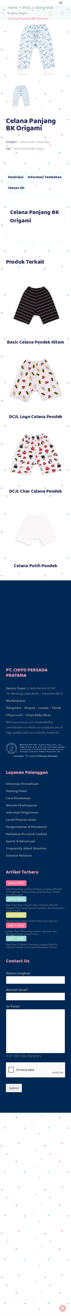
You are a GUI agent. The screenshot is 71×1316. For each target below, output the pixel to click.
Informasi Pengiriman (22, 812)
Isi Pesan (14, 1006)
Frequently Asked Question (26, 848)
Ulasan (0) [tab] (16, 188)
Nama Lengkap (19, 973)
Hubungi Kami (16, 791)
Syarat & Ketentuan (20, 841)
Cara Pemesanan (18, 798)
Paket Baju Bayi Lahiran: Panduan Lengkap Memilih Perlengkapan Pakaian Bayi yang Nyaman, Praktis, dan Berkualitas (34, 891)
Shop (26, 7)
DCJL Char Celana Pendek (35, 491)
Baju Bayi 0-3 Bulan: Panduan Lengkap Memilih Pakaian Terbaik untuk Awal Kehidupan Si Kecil (31, 946)
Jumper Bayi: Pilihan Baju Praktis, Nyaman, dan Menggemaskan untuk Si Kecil (31, 933)
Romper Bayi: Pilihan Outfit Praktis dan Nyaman (32, 921)
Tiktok (56, 708)
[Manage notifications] (63, 1308)
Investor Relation (19, 855)
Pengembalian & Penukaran (26, 827)
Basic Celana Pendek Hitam (35, 342)
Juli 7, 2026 (16, 925)
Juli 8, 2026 (16, 883)
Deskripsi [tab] (15, 177)
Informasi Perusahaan (22, 784)
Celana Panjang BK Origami (28, 148)
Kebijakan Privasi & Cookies (26, 834)
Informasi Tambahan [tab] (45, 177)
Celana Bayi (16, 13)
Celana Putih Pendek (35, 566)
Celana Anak (44, 7)
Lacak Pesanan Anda (21, 820)
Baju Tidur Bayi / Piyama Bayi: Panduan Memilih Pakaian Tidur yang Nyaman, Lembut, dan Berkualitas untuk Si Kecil (35, 907)
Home (12, 7)
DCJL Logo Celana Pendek (35, 417)
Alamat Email (18, 990)
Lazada (43, 708)
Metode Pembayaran (21, 805)
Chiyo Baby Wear (38, 715)
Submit (14, 1088)
